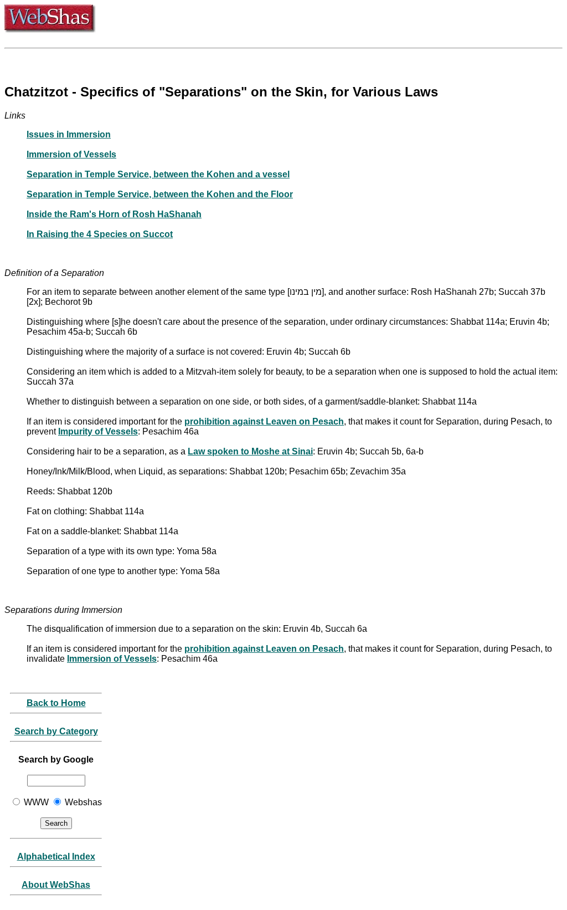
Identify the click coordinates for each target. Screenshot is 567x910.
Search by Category (56, 731)
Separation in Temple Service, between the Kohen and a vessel (158, 174)
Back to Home (56, 703)
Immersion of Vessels (71, 154)
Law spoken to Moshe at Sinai (250, 451)
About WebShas (56, 884)
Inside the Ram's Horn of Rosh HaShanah (114, 214)
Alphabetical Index (56, 856)
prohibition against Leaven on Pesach (264, 421)
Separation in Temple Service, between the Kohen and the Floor (160, 194)
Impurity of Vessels (98, 431)
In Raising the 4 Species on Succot (100, 234)
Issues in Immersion (69, 134)
